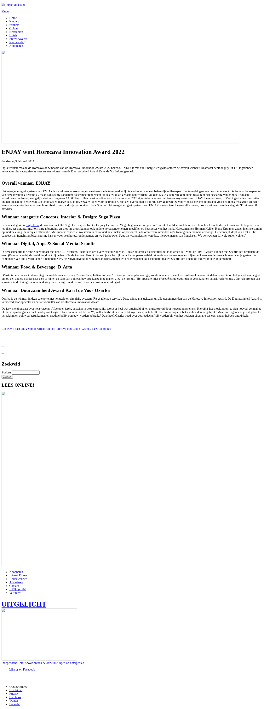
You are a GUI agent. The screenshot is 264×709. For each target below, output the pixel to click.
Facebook (15, 697)
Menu (5, 11)
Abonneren (16, 45)
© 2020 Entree (18, 686)
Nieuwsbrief (16, 42)
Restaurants (16, 31)
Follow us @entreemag (29, 678)
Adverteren (16, 582)
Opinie (13, 28)
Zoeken (7, 372)
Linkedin (14, 704)
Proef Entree (19, 575)
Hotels (13, 35)
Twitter (13, 700)
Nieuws (14, 21)
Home (13, 18)
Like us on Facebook (22, 669)
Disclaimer (15, 690)
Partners (14, 24)
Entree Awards (18, 38)
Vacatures (15, 592)
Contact (14, 585)
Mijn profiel (19, 589)
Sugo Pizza (32, 225)
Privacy (14, 693)
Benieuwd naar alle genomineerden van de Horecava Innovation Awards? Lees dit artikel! (56, 328)
